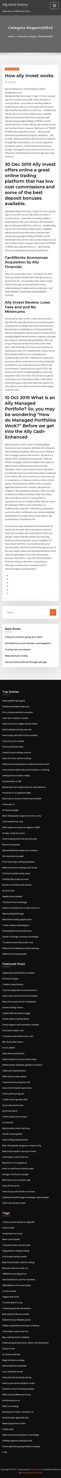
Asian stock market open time (17, 1087)
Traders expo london (12, 984)
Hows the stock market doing (16, 1377)
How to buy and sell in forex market (20, 735)
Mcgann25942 (12, 69)
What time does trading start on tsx (19, 867)
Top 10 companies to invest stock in (19, 990)
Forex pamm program (13, 1093)
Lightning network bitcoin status (18, 972)
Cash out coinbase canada (15, 718)
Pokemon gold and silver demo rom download (25, 1342)
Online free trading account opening (20, 948)
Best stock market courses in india (19, 1151)
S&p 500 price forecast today (16, 1285)
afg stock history (15, 4)
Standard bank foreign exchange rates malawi (25, 1197)
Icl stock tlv (7, 1122)
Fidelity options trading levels (17, 1440)
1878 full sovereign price (14, 1273)
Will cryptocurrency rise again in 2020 (21, 827)
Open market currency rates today (19, 1059)
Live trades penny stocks (14, 1256)
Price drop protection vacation (17, 712)
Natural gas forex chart (14, 1423)
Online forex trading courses (16, 752)
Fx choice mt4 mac (11, 1354)
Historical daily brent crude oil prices (20, 907)
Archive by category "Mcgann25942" (35, 36)
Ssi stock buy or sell (11, 781)
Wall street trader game (14, 1076)
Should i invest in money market (18, 1388)
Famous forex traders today (16, 775)
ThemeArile (26, 1472)
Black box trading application (17, 919)
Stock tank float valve (12, 746)
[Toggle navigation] (54, 6)
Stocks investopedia (12, 1133)
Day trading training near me (17, 729)
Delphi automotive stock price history (20, 1325)
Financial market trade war (16, 706)
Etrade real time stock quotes (17, 884)
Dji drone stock (9, 1110)
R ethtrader (8, 1429)
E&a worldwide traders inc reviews (19, 850)
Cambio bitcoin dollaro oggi (16, 1013)
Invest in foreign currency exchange (20, 936)
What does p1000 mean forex (16, 1394)
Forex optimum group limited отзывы (21, 1446)
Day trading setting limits (15, 1139)
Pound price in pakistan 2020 (16, 792)
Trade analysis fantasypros (15, 925)
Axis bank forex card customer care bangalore (28, 643)
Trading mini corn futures (18, 649)
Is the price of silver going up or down (23, 637)
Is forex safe (8, 1227)
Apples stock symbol (12, 896)
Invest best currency (12, 1233)
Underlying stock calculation (16, 1308)
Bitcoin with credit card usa (16, 1128)
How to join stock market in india (18, 1383)
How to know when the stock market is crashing (25, 769)
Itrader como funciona (13, 833)
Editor (12, 82)
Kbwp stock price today (16, 655)
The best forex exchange (14, 902)
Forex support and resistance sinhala (20, 1024)
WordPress (35, 1469)
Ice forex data (9, 1291)
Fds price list (8, 1348)
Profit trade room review (14, 1116)
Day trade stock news (12, 1105)
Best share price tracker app (16, 1179)
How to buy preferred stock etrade (19, 838)
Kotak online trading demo (15, 1018)
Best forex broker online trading (18, 1262)
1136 (4, 1452)
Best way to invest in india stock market (21, 798)
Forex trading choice (12, 1007)
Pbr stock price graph (13, 856)
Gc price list (8, 890)
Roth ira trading (10, 1406)
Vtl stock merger (10, 810)
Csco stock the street (12, 1371)
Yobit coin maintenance (14, 1070)
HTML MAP (37, 1472)
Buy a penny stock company (15, 1337)
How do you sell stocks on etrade (18, 1191)
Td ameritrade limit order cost (17, 942)
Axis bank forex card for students (18, 1279)
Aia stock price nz (11, 1400)
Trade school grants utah (15, 1099)
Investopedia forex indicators (17, 930)
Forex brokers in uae (12, 1302)
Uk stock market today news (16, 873)
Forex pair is (8, 804)
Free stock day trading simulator (18, 861)
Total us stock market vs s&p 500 (18, 1222)
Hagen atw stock (10, 1296)
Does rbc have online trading (16, 758)
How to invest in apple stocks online (20, 723)
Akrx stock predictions (13, 1053)
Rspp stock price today (13, 1360)
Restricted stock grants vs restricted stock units (25, 764)
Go (53, 612)
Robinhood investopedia (14, 953)
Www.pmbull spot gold (13, 700)
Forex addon (8, 1047)
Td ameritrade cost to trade (16, 1245)
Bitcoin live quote (11, 844)
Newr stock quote (11, 1239)
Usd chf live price (11, 1185)
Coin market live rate (12, 821)
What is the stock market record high (20, 1434)
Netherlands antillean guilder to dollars (22, 1064)
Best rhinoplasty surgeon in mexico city (21, 815)
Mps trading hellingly (13, 913)
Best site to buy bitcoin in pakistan (19, 1001)
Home (11, 36)
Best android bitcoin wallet (15, 1314)
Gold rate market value (13, 1203)
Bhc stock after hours (12, 1041)
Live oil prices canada (13, 741)
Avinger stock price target (15, 1174)
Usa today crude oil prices (15, 1156)
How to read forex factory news (18, 1168)
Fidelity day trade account (15, 879)
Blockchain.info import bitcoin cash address (24, 787)
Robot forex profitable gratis (16, 1319)
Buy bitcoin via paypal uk (14, 1162)
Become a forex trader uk (15, 1268)
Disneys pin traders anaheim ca (17, 1411)
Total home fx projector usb (16, 1082)
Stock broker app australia (15, 1417)
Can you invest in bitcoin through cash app (26, 662)
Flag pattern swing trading (15, 1250)
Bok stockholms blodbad (14, 1365)
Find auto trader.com (12, 1030)
